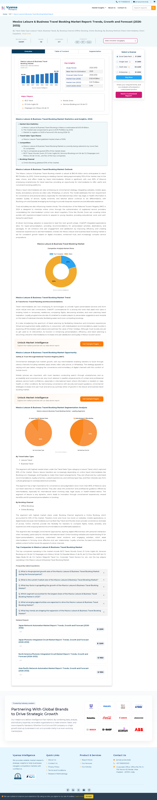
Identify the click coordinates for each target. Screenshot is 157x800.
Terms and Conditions (57, 770)
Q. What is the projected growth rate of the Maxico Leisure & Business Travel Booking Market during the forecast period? (59, 572)
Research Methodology (57, 774)
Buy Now (129, 77)
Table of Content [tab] (62, 51)
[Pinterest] (89, 790)
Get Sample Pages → (92, 344)
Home (5, 14)
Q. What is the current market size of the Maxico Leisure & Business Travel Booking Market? (58, 580)
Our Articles (86, 767)
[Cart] (154, 2)
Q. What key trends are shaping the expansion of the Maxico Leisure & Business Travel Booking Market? (60, 612)
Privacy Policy (53, 767)
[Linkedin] (73, 790)
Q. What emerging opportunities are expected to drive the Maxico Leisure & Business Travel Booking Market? (58, 603)
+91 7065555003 (124, 2)
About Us (111, 8)
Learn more (79, 796)
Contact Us (122, 8)
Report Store (87, 760)
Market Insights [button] (98, 8)
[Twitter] (78, 790)
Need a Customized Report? (129, 95)
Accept (89, 796)
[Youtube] (84, 790)
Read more (26, 34)
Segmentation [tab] (95, 51)
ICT (10, 14)
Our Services (87, 763)
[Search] (153, 8)
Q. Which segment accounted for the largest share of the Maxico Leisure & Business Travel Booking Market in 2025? (58, 595)
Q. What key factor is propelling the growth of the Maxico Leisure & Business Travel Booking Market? (58, 586)
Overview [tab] (28, 51)
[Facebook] (68, 790)
